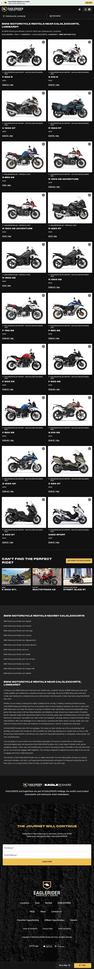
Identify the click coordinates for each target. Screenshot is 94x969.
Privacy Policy (48, 929)
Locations (24, 903)
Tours (37, 903)
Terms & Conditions (30, 929)
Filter (84, 965)
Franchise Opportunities (28, 920)
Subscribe (47, 862)
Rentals (48, 903)
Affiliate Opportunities (54, 920)
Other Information (64, 929)
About (43, 912)
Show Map (63, 965)
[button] (24, 63)
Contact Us (56, 912)
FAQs (32, 912)
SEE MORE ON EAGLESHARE (79, 561)
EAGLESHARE (64, 903)
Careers (73, 920)
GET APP (89, 3)
